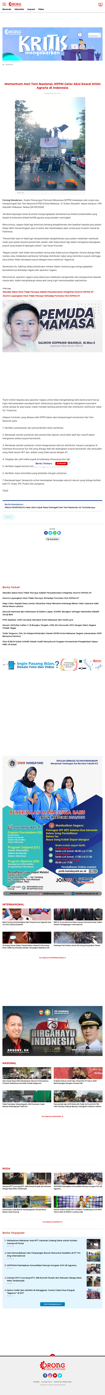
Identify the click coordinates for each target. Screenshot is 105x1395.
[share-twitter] (50, 533)
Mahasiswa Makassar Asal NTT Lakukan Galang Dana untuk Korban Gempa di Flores (42, 1242)
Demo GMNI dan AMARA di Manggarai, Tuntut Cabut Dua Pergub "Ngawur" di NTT (41, 1291)
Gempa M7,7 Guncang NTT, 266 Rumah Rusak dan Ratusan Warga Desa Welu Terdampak (26, 1187)
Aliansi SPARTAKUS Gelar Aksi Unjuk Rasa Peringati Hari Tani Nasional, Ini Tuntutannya (50, 507)
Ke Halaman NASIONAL (52, 1116)
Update (62, 463)
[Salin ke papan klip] (59, 533)
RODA (6, 1168)
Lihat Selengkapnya (52, 1304)
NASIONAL (9, 1063)
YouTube (57, 1379)
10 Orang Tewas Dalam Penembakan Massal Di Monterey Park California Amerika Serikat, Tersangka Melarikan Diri (25, 946)
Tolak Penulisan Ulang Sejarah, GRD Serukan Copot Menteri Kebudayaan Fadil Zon (23, 1105)
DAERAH (8, 517)
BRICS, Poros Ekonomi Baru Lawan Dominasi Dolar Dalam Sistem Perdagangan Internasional (78, 923)
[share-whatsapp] (55, 533)
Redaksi (36, 1382)
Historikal (19, 9)
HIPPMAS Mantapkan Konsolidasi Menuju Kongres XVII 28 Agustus (78, 1187)
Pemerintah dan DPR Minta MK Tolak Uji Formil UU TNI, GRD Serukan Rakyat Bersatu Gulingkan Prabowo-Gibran (77, 1105)
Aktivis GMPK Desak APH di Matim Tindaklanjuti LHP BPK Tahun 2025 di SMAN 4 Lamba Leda (78, 1211)
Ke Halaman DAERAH (52, 1222)
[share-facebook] (46, 533)
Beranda (6, 9)
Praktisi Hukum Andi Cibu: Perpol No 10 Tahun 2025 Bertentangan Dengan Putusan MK (75, 1082)
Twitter (61, 1379)
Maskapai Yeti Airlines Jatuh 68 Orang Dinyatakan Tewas (77, 945)
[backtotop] (52, 1356)
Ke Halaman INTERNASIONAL (52, 958)
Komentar (53, 539)
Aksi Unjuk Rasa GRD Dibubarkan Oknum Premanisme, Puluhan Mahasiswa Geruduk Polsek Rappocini (25, 1082)
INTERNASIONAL (13, 904)
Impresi (31, 9)
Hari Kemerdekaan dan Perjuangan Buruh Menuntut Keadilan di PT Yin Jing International (43, 1254)
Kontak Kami (46, 1382)
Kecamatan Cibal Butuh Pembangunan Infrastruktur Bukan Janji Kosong (24, 1211)
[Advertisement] (52, 18)
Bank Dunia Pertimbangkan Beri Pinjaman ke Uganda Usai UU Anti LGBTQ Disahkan (26, 923)
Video (41, 9)
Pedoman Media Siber (63, 1382)
